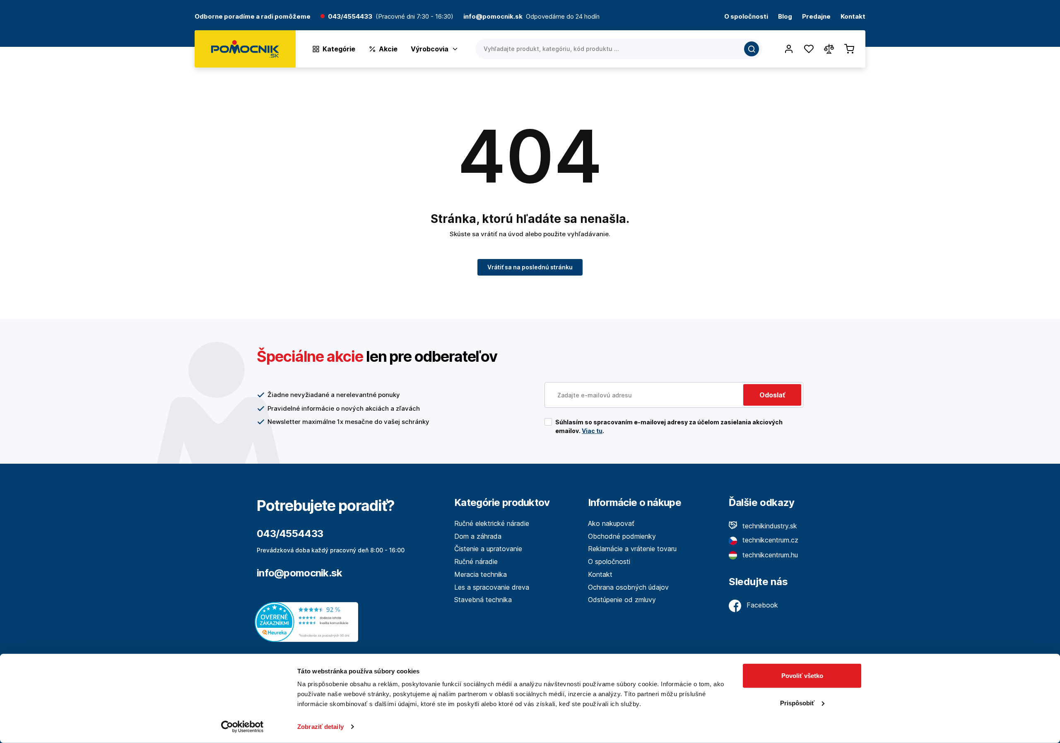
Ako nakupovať (611, 523)
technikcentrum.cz (769, 540)
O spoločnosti (746, 16)
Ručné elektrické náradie (491, 523)
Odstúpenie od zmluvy (622, 599)
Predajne (816, 16)
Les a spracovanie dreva (491, 587)
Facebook (761, 605)
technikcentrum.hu (769, 555)
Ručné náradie (476, 561)
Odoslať (772, 395)
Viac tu (592, 430)
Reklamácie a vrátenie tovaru (632, 549)
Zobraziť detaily (320, 726)
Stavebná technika (483, 599)
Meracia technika (480, 574)
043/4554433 (350, 16)
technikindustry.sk (768, 526)
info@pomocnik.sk (299, 573)
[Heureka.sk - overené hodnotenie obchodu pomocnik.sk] (308, 621)
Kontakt (853, 16)
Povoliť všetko (802, 675)
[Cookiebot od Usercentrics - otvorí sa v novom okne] (242, 727)
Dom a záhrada (477, 536)
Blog (785, 16)
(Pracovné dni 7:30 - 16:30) (414, 16)
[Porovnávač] (829, 49)
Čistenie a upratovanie (488, 549)
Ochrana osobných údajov (628, 587)
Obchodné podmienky (622, 536)
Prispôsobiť (797, 702)
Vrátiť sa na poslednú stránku (530, 267)
